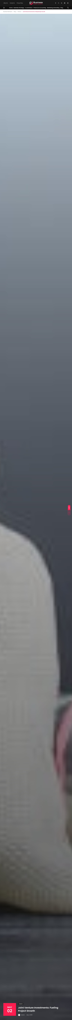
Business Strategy (19, 8)
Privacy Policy (20, 3)
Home (11, 8)
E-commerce (28, 8)
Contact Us (12, 3)
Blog (61, 8)
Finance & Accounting (39, 8)
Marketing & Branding (53, 8)
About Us (6, 3)
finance (21, 1003)
